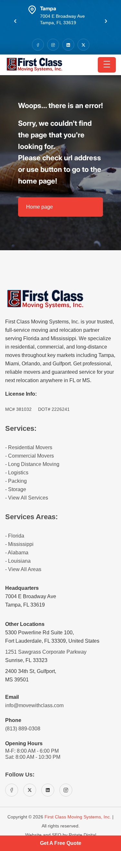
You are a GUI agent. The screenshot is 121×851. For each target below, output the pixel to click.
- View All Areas (23, 569)
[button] (15, 21)
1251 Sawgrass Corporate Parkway (45, 652)
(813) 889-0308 (22, 728)
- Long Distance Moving (32, 464)
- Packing (16, 481)
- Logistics (16, 472)
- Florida (14, 536)
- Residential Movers (28, 447)
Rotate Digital (82, 834)
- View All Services (26, 497)
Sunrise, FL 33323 (26, 660)
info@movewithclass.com (34, 705)
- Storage (15, 489)
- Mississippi (19, 544)
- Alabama (16, 552)
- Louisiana (18, 561)
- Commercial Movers (29, 456)
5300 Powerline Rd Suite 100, (39, 632)
